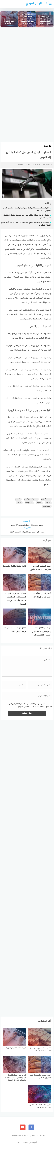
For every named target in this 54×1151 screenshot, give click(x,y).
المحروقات (28, 502)
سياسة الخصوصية (19, 1135)
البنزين (47, 502)
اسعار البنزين (45, 499)
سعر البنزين (46, 506)
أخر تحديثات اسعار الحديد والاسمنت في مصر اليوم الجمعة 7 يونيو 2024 (27, 19)
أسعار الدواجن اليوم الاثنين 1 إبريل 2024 (9, 21)
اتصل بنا (32, 1135)
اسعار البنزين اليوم (30, 499)
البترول (17, 499)
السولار (39, 502)
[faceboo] (31, 1127)
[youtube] (22, 1127)
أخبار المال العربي (37, 3)
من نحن (42, 1135)
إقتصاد (45, 146)
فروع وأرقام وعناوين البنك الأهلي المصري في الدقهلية (45, 20)
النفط (19, 502)
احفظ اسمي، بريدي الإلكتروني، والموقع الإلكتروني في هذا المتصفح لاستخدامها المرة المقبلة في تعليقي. (29, 705)
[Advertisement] (27, 58)
